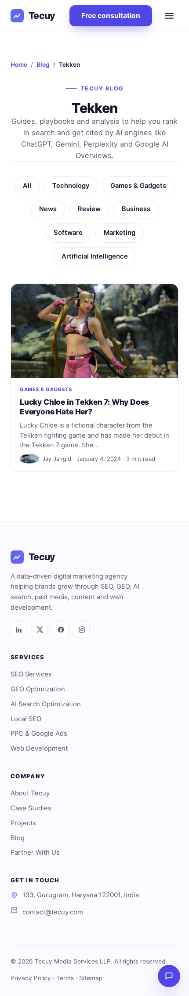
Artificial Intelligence (95, 256)
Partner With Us (35, 852)
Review (89, 209)
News (48, 209)
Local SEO (26, 719)
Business (136, 209)
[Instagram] (82, 629)
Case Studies (31, 808)
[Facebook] (61, 629)
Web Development (39, 748)
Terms (65, 978)
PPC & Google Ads (39, 733)
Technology (70, 186)
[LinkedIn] (18, 629)
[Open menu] (169, 16)
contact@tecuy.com (52, 912)
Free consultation (110, 15)
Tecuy (42, 15)
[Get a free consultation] (169, 976)
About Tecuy (30, 793)
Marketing (119, 233)
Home (19, 64)
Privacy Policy (31, 978)
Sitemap (90, 978)
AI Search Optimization (46, 704)
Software (68, 233)
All (27, 186)
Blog (43, 64)
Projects (23, 823)
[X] (39, 629)
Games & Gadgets (138, 186)
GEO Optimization (38, 689)
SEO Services (31, 674)
